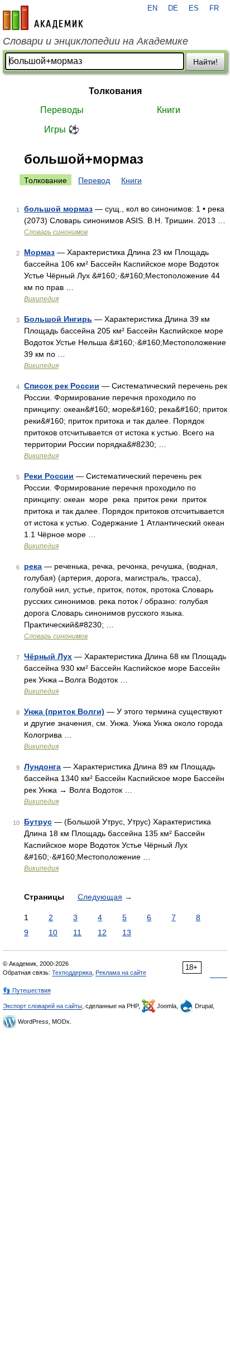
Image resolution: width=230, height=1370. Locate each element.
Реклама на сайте (120, 972)
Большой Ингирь (58, 319)
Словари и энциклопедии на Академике (95, 41)
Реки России (49, 476)
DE (173, 8)
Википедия (41, 299)
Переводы (62, 110)
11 (77, 932)
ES (194, 8)
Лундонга (42, 766)
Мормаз (39, 252)
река (33, 566)
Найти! (205, 61)
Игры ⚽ (61, 129)
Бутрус (38, 821)
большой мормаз (58, 208)
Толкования (115, 91)
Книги (168, 110)
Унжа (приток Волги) (64, 711)
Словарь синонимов (56, 232)
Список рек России (61, 385)
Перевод (94, 180)
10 (53, 932)
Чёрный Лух (48, 656)
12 (102, 932)
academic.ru (43, 18)
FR (214, 8)
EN (152, 8)
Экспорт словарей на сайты (42, 1006)
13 (126, 932)
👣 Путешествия (27, 990)
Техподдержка (72, 972)
